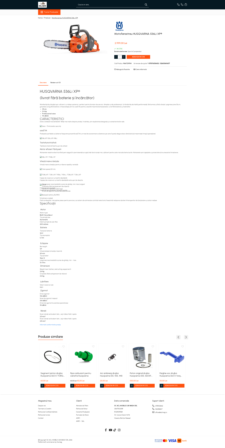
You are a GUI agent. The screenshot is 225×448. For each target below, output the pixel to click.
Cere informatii (141, 69)
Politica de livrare (44, 415)
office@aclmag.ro (161, 412)
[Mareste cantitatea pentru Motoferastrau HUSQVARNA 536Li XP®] (124, 57)
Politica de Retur (81, 409)
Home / (41, 18)
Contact (40, 418)
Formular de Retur (82, 415)
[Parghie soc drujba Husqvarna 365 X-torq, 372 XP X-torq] (172, 357)
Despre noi (42, 406)
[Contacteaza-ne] (178, 4)
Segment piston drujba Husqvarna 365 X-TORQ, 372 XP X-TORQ (52, 374)
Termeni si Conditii (44, 409)
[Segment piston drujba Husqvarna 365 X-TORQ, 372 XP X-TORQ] (53, 357)
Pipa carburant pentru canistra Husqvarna (80, 374)
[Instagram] (119, 430)
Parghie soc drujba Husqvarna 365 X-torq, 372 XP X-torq (170, 374)
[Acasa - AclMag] (50, 5)
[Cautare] (146, 4)
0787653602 (159, 406)
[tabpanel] (74, 40)
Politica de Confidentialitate (47, 412)
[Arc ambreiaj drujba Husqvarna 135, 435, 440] (112, 357)
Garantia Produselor (83, 412)
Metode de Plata (82, 406)
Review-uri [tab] (56, 82)
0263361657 (158, 409)
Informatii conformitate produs (50, 325)
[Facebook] (106, 430)
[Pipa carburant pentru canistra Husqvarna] (82, 357)
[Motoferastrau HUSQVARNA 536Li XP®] (74, 40)
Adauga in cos (138, 57)
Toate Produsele (51, 12)
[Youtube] (110, 430)
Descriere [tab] (43, 82)
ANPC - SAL (80, 421)
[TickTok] (115, 430)
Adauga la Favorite (123, 69)
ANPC (78, 418)
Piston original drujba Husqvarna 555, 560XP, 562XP (140, 374)
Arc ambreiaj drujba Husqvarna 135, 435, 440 (111, 374)
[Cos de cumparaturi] (185, 4)
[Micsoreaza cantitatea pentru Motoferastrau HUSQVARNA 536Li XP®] (116, 57)
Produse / (47, 18)
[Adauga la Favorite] (63, 346)
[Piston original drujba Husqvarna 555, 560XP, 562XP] (142, 357)
